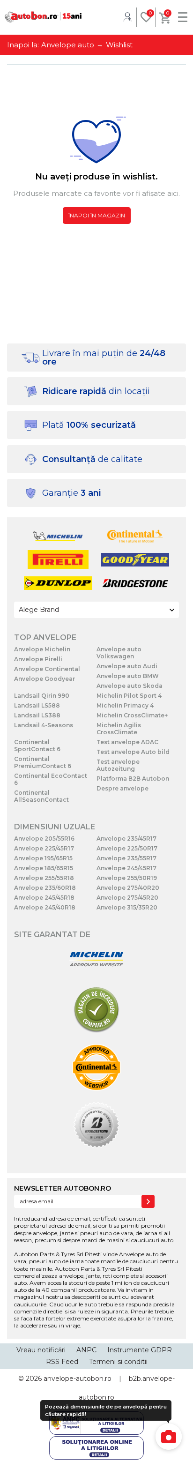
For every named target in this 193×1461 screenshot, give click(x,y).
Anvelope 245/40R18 (44, 907)
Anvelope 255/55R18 (44, 877)
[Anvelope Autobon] (43, 16)
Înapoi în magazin (96, 215)
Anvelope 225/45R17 (44, 848)
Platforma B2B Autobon (132, 778)
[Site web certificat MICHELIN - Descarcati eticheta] (96, 960)
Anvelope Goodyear (44, 678)
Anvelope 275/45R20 (127, 897)
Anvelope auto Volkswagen (118, 653)
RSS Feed (62, 1361)
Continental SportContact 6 (37, 745)
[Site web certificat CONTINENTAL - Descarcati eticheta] (96, 1068)
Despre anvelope (122, 788)
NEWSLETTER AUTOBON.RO (62, 1188)
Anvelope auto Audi (126, 666)
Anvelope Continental (47, 668)
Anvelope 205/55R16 (44, 838)
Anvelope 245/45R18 (44, 897)
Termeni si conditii (118, 1361)
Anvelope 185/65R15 (43, 868)
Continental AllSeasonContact (41, 796)
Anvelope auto (67, 44)
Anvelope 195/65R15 (43, 858)
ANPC (86, 1350)
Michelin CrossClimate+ (132, 715)
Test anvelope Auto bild (133, 751)
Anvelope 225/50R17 (126, 848)
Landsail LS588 (37, 705)
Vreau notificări (41, 1350)
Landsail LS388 (37, 715)
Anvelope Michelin (42, 649)
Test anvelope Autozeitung (118, 765)
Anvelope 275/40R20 (127, 887)
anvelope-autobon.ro (77, 1378)
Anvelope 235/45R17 (126, 838)
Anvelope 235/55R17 (126, 858)
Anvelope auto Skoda (129, 685)
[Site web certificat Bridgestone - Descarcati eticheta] (96, 1126)
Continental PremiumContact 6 (42, 762)
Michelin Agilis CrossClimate (118, 729)
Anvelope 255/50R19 (126, 877)
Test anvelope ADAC (127, 741)
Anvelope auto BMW (127, 675)
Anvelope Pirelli (38, 659)
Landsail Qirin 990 (41, 695)
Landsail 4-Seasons (43, 725)
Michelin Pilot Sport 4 (129, 695)
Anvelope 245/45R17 (126, 868)
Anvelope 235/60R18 (45, 887)
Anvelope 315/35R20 (126, 907)
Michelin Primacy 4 (125, 705)
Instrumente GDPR (139, 1350)
